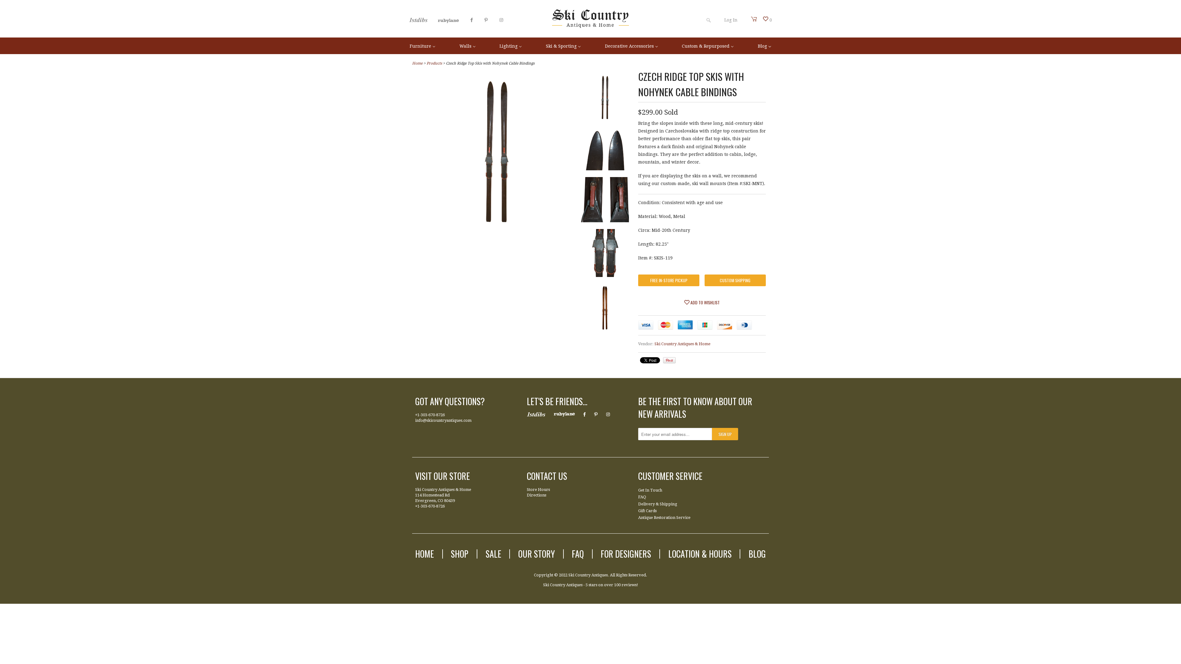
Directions (536, 495)
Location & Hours (700, 553)
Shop (459, 553)
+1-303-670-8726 (430, 415)
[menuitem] (422, 46)
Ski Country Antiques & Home (682, 344)
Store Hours (538, 489)
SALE (493, 553)
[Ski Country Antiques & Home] (590, 26)
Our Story (536, 553)
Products (434, 63)
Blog (757, 553)
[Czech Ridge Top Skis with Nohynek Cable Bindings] (605, 98)
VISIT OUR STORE (442, 476)
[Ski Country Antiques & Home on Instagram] (501, 20)
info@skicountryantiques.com (443, 420)
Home (424, 553)
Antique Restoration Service (664, 517)
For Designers (626, 553)
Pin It (669, 360)
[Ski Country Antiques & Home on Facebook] (472, 20)
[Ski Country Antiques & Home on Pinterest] (486, 20)
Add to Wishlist (705, 302)
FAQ (642, 497)
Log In (731, 20)
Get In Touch (650, 490)
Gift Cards (647, 510)
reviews (629, 585)
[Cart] (754, 19)
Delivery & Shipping (657, 504)
